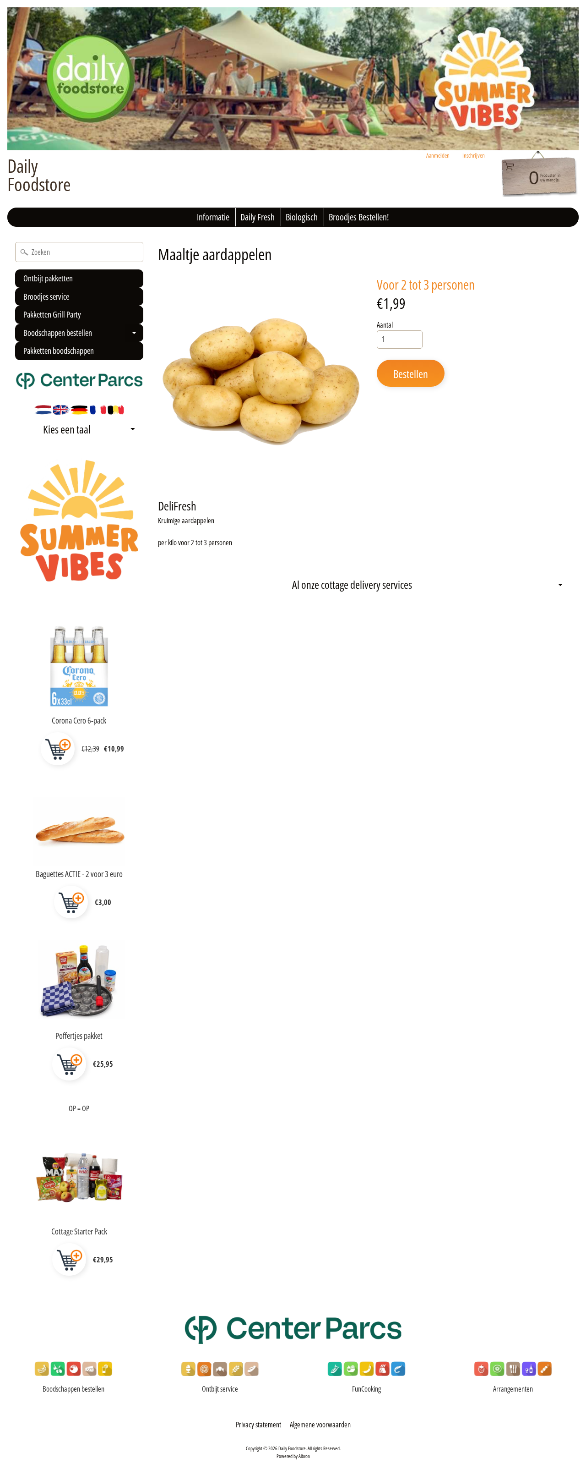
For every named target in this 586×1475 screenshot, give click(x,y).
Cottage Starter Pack (79, 1231)
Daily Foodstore (39, 175)
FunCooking (366, 1389)
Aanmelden (438, 156)
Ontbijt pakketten (48, 278)
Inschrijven (473, 156)
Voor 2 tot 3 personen (426, 284)
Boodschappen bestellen (82, 334)
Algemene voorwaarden (320, 1425)
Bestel (58, 748)
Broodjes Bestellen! (359, 217)
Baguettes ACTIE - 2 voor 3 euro (79, 873)
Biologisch (302, 217)
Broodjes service (46, 296)
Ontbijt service (220, 1389)
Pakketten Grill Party (52, 314)
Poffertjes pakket (79, 1035)
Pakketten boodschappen (58, 350)
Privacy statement (258, 1425)
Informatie (213, 217)
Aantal (385, 325)
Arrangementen (513, 1389)
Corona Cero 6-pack (79, 720)
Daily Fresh (257, 217)
